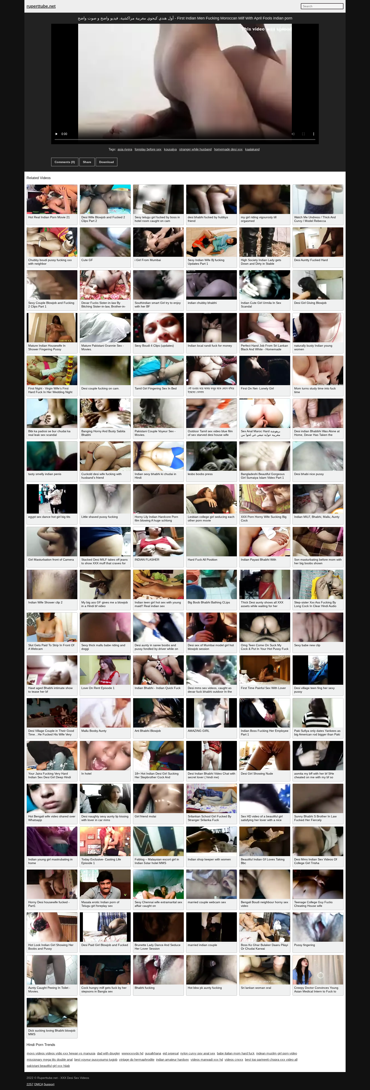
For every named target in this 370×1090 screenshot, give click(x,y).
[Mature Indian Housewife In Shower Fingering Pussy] (52, 327)
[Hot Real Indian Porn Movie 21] (52, 199)
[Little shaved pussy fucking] (105, 499)
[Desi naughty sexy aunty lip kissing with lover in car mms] (105, 798)
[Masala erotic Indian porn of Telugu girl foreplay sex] (105, 884)
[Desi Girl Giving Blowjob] (318, 285)
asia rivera (125, 149)
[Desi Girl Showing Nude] (264, 755)
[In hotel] (105, 755)
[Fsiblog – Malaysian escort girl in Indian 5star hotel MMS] (158, 841)
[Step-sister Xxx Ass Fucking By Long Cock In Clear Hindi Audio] (318, 584)
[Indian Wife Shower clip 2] (52, 584)
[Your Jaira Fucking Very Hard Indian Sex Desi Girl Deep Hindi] (52, 755)
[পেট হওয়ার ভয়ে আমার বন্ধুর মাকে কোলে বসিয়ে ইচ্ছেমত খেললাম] (211, 370)
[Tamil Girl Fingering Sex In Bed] (158, 370)
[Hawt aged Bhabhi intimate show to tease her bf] (52, 670)
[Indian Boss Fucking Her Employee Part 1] (264, 713)
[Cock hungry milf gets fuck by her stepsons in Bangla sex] (105, 970)
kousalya (170, 149)
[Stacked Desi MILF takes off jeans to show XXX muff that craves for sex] (105, 541)
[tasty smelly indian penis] (52, 456)
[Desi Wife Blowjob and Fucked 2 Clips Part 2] (105, 199)
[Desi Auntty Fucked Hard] (318, 242)
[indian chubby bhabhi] (211, 285)
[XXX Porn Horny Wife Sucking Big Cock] (264, 499)
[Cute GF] (105, 242)
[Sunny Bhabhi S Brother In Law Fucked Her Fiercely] (318, 798)
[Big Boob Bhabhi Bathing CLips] (211, 584)
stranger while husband (195, 149)
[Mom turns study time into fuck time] (318, 370)
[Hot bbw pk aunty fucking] (211, 970)
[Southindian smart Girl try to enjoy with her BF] (158, 285)
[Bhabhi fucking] (158, 970)
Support (49, 1084)
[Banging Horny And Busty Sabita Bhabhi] (105, 413)
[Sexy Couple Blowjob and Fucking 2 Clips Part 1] (52, 285)
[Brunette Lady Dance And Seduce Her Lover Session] (158, 927)
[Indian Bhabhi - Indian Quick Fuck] (158, 670)
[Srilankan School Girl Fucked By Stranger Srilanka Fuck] (211, 798)
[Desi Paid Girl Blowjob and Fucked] (105, 927)
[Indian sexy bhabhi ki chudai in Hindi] (158, 456)
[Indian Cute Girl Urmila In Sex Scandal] (264, 285)
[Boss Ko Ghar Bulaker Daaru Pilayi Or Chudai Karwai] (264, 927)
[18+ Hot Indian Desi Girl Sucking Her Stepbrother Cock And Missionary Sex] (158, 755)
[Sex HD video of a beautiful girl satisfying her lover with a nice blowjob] (264, 798)
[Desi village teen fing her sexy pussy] (318, 670)
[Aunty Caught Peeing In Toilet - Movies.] (52, 970)
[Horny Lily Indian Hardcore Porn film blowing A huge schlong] (158, 499)
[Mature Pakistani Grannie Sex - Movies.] (105, 327)
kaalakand (252, 149)
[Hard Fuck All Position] (211, 541)
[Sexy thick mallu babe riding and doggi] (105, 627)
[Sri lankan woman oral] (264, 970)
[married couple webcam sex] (211, 884)
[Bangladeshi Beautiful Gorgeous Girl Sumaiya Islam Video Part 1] (264, 456)
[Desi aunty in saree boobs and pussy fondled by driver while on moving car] (158, 627)
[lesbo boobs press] (211, 456)
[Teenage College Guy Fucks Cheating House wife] (318, 884)
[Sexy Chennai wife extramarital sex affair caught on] (158, 884)
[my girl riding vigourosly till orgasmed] (264, 199)
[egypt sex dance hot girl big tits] (52, 499)
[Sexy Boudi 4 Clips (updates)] (158, 327)
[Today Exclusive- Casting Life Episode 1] (105, 841)
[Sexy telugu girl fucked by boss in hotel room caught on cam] (158, 199)
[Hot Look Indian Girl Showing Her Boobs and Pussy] (52, 927)
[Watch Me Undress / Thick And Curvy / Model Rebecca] (318, 199)
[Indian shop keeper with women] (211, 841)
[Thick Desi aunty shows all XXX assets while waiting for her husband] (264, 584)
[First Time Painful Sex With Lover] (264, 670)
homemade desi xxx (228, 149)
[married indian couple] (211, 927)
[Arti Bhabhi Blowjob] (158, 713)
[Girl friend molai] (158, 798)
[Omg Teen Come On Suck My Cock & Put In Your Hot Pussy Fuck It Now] (264, 627)
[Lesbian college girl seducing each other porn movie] (211, 499)
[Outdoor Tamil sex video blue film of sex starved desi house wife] (211, 413)
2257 (30, 1084)
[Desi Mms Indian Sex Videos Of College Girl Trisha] (318, 841)
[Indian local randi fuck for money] (211, 327)
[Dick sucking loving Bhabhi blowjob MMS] (52, 1012)
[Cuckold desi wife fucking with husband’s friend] (105, 456)
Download (106, 162)
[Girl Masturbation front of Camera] (52, 541)
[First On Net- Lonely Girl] (264, 370)
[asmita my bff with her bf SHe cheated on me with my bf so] (318, 755)
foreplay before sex (148, 149)
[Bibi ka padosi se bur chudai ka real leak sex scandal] (52, 413)
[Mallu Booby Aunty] (105, 713)
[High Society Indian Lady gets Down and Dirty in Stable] (264, 242)
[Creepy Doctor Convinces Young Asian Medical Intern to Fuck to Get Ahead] (318, 970)
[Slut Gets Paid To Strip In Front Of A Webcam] (52, 627)
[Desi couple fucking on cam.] (105, 370)
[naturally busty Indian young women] (318, 327)
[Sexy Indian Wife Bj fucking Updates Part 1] (211, 242)
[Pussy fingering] (318, 927)
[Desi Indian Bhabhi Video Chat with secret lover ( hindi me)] (211, 755)
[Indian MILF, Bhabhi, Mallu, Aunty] (318, 499)
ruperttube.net (41, 6)
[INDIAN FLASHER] (158, 541)
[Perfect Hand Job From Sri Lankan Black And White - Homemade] (264, 327)
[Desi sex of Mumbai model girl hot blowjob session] (211, 627)
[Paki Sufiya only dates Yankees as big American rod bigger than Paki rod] (318, 713)
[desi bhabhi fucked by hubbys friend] (211, 199)
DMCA (38, 1084)
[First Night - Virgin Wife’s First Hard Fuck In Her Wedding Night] (52, 370)
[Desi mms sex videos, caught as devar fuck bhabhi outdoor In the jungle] (211, 670)
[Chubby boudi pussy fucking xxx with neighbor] (52, 242)
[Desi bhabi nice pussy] (318, 456)
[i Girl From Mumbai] (158, 242)
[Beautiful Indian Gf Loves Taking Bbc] (264, 841)
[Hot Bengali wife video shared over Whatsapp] (52, 798)
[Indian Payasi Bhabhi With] (264, 541)
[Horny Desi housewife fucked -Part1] (52, 884)
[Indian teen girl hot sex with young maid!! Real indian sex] (158, 584)
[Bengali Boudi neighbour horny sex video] (264, 884)
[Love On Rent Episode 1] (105, 670)
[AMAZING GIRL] (211, 713)
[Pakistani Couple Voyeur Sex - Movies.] (158, 413)
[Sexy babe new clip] (318, 627)
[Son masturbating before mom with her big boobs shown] (318, 541)
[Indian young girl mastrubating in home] (52, 841)
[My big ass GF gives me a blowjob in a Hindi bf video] (105, 584)
